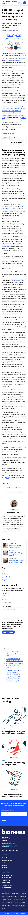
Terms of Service (7, 885)
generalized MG (6, 577)
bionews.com (11, 843)
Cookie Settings (6, 887)
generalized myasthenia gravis (12, 60)
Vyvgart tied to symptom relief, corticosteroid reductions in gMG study (13, 672)
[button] (20, 2)
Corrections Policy (7, 877)
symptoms (22, 58)
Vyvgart (14, 53)
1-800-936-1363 (10, 846)
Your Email (5, 600)
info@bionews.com (11, 845)
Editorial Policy (6, 880)
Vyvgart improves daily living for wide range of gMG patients (14, 665)
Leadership (5, 863)
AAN (3, 571)
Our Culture (5, 858)
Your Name (5, 593)
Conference (5, 574)
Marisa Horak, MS (11, 30)
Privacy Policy (6, 882)
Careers (4, 865)
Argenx (23, 118)
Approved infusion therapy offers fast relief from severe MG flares (15, 654)
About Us (4, 854)
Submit (4, 820)
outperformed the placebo (10, 224)
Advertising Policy (7, 875)
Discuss (11, 35)
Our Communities (7, 860)
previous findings (18, 280)
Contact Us (5, 868)
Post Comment (8, 632)
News (20, 137)
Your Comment (6, 606)
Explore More (6, 872)
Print (19, 35)
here (7, 478)
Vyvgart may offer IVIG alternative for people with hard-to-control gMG (14, 679)
